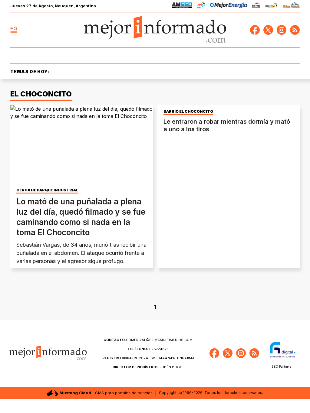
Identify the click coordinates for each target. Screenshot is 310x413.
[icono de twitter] (268, 30)
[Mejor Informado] (155, 30)
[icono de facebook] (255, 30)
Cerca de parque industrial (47, 190)
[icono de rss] (295, 30)
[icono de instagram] (281, 30)
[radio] (182, 6)
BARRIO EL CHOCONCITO (188, 111)
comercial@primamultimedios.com (148, 340)
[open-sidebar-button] (14, 30)
